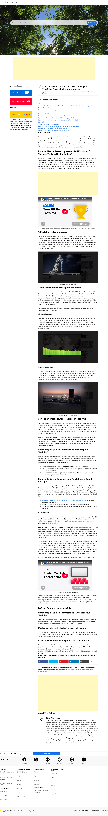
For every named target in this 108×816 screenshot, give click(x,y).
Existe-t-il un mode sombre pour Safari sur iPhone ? (54, 130)
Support (53, 794)
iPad (35, 776)
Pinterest (59, 763)
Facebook (24, 763)
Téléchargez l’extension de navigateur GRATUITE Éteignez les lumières (64, 500)
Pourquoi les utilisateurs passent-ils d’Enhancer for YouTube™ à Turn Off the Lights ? (65, 106)
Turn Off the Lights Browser (6, 778)
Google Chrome (22, 772)
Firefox (19, 776)
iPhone (36, 772)
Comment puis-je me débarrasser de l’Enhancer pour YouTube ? (58, 126)
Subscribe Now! (46, 753)
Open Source (4, 791)
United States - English (99, 811)
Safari (19, 784)
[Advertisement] (54, 68)
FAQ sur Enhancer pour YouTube (48, 124)
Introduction (42, 104)
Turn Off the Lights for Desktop (7, 772)
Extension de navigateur (51, 92)
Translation (3, 799)
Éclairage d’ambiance (45, 114)
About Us (54, 773)
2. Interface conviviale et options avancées (52, 110)
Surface (36, 784)
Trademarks (54, 790)
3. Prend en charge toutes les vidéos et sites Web (54, 116)
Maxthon (19, 788)
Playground (3, 795)
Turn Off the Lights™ (13, 2)
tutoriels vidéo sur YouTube (80, 437)
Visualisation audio (44, 112)
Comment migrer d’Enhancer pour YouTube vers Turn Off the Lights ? (60, 120)
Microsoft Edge (22, 796)
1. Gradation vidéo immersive (47, 108)
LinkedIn (84, 763)
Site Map (77, 811)
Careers (53, 786)
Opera (19, 780)
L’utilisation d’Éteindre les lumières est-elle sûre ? (53, 128)
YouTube (47, 763)
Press (52, 777)
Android (36, 780)
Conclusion (41, 122)
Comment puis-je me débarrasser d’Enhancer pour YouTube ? (57, 118)
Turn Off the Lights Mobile (6, 783)
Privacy (85, 811)
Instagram (72, 763)
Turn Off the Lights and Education (41, 791)
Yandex (19, 792)
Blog (52, 782)
